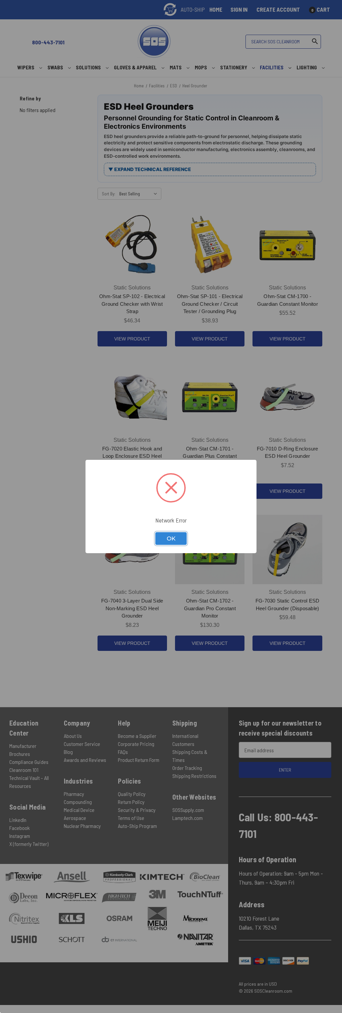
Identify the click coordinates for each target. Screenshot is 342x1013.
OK (171, 538)
